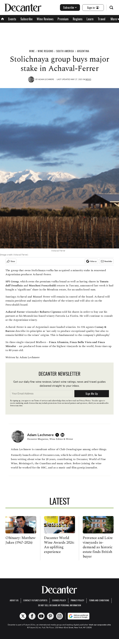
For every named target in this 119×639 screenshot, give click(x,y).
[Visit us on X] (23, 616)
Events (12, 19)
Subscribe (68, 7)
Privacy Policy (77, 600)
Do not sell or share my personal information (59, 605)
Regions (78, 19)
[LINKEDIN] (63, 435)
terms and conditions (99, 600)
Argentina (83, 51)
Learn (90, 19)
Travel (101, 19)
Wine (32, 51)
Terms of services (41, 400)
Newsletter (108, 261)
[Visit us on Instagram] (59, 616)
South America (65, 51)
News (88, 79)
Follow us (93, 261)
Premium (63, 19)
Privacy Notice (85, 400)
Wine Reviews (45, 19)
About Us (14, 600)
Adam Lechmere (46, 79)
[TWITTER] (58, 435)
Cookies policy (59, 600)
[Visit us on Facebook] (32, 616)
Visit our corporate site (100, 625)
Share (13, 261)
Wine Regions (45, 51)
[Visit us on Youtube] (41, 616)
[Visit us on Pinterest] (50, 616)
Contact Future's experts (35, 600)
